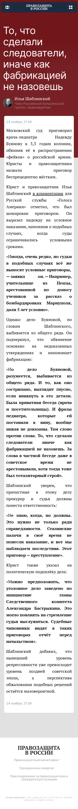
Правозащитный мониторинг (36, 760)
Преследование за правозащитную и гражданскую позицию (39, 777)
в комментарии (48, 193)
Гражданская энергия (36, 768)
